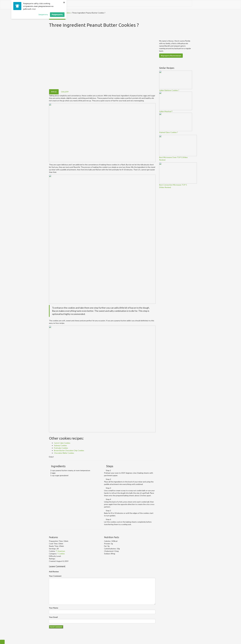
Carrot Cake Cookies (62, 443)
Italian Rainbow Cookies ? (169, 90)
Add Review (54, 571)
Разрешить (57, 14)
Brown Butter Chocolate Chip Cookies (69, 450)
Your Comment (55, 576)
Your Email (53, 617)
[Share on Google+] (55, 533)
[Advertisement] (178, 227)
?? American (60, 551)
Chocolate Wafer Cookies (64, 453)
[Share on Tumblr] (60, 533)
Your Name (53, 608)
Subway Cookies (60, 445)
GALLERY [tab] (65, 92)
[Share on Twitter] (53, 533)
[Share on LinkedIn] (58, 533)
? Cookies (66, 13)
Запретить (43, 14)
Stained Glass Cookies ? (168, 132)
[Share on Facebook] (50, 533)
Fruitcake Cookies (61, 448)
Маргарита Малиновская (171, 55)
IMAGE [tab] (54, 92)
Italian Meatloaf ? (166, 111)
